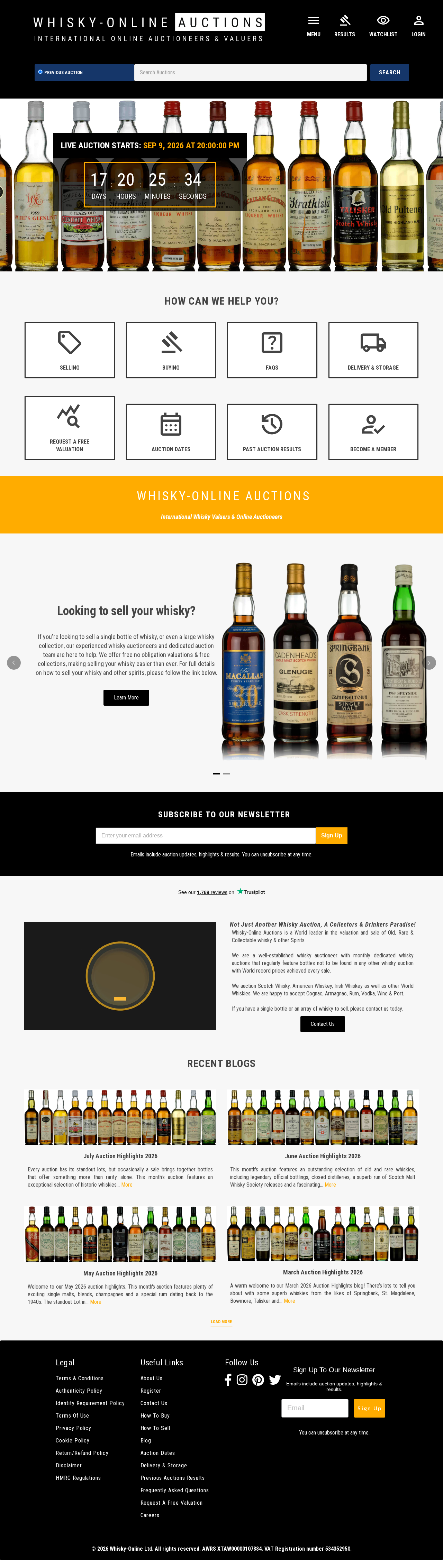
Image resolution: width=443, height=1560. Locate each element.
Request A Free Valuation (172, 1502)
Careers (150, 1515)
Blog (146, 1440)
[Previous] (14, 663)
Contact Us (154, 1403)
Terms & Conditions (80, 1378)
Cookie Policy (73, 1440)
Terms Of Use (72, 1415)
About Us (152, 1378)
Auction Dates (158, 1453)
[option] (221, 185)
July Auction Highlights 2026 (120, 1156)
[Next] (429, 663)
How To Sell (155, 1428)
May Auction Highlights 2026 (120, 1273)
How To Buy (155, 1415)
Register (151, 1390)
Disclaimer (69, 1465)
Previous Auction (63, 72)
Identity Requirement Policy (90, 1403)
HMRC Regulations (78, 1478)
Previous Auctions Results (173, 1478)
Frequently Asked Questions (175, 1490)
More (127, 1184)
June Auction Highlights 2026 (323, 1156)
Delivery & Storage (164, 1465)
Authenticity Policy (79, 1390)
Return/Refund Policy (82, 1453)
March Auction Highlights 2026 (323, 1272)
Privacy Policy (73, 1428)
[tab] (216, 773)
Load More (221, 1321)
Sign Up (331, 835)
